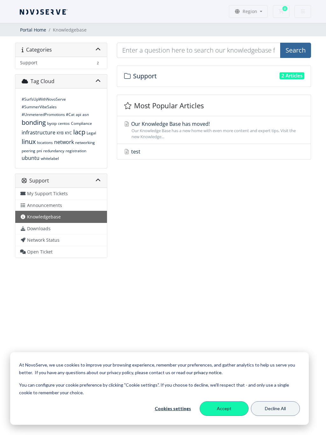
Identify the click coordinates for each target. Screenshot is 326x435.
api (78, 114)
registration (76, 150)
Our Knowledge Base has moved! (213, 129)
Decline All (275, 408)
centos (64, 123)
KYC (68, 133)
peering (28, 150)
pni (39, 150)
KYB (60, 133)
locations (45, 142)
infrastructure (38, 132)
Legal (91, 133)
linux (29, 141)
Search (296, 50)
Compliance (81, 123)
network (64, 142)
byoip (52, 123)
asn (85, 114)
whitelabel (50, 158)
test (135, 151)
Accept (224, 408)
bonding (34, 122)
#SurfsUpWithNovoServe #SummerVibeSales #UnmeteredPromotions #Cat (48, 106)
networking (85, 142)
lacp (79, 132)
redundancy (53, 150)
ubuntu (30, 157)
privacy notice (208, 372)
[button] (248, 11)
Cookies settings (173, 408)
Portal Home (33, 30)
